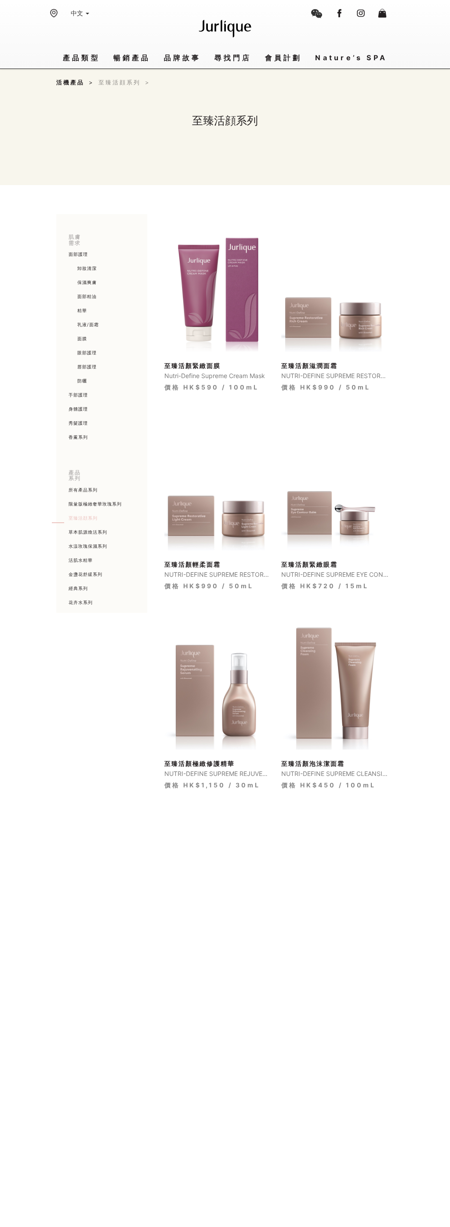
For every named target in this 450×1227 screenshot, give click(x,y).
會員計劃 (283, 57)
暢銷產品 (132, 57)
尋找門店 (233, 57)
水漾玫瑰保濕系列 (88, 546)
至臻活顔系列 (124, 82)
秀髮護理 (78, 423)
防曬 (82, 380)
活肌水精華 (81, 560)
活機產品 (75, 82)
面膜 (82, 338)
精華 (82, 310)
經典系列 (78, 588)
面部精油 (87, 296)
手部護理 (78, 394)
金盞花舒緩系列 (85, 574)
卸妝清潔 (87, 268)
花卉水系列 (81, 602)
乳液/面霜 (88, 324)
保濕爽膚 (87, 282)
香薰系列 (78, 437)
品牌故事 (182, 57)
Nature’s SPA (351, 57)
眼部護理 (87, 352)
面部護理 (78, 254)
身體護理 (78, 408)
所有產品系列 (83, 489)
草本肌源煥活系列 (88, 532)
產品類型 (81, 57)
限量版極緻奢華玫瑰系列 (95, 503)
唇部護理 (87, 366)
